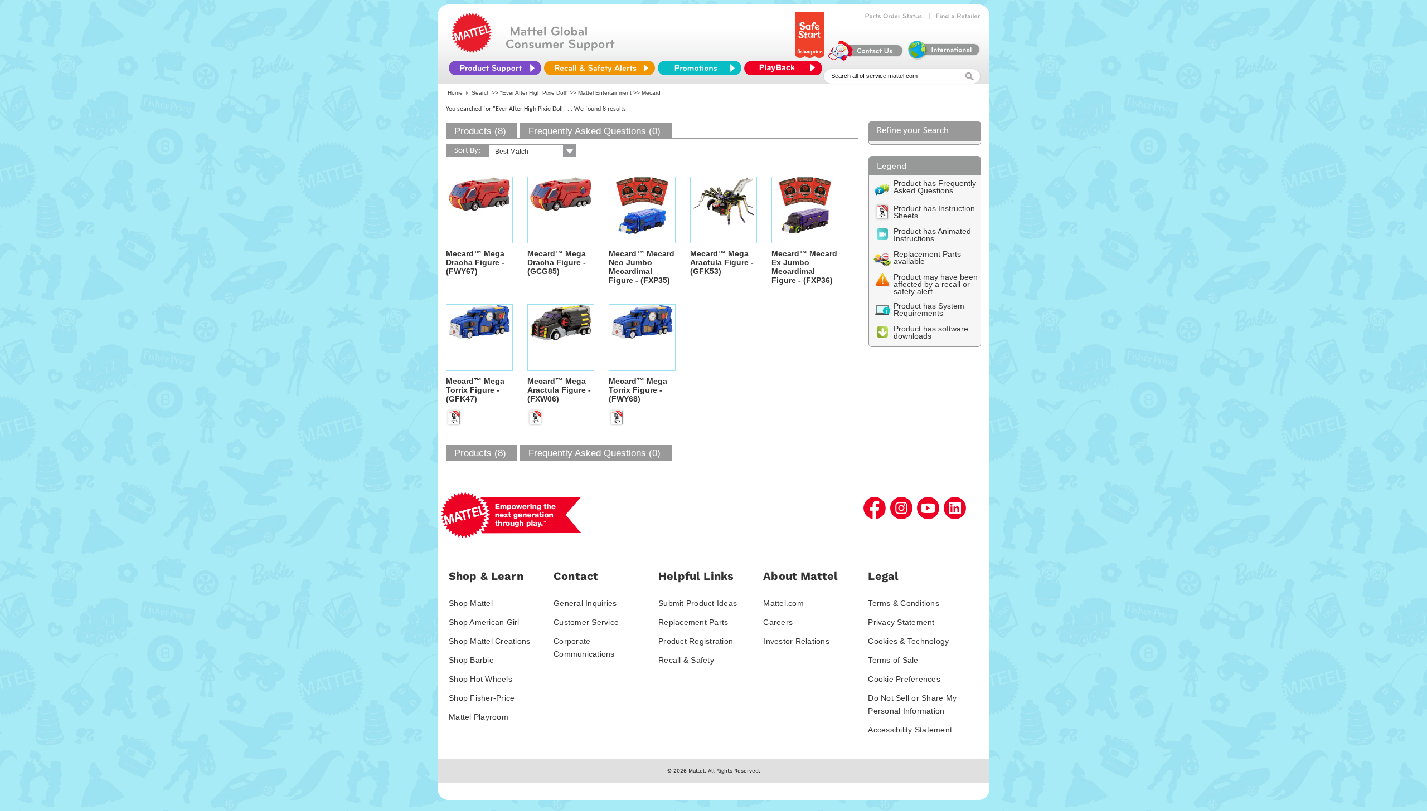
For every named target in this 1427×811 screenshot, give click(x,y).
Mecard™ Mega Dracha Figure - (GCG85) (556, 262)
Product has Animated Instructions (932, 235)
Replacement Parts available (927, 258)
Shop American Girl (484, 622)
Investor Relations (796, 641)
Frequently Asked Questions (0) (594, 131)
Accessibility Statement (910, 729)
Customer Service (586, 622)
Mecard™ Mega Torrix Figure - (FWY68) (638, 390)
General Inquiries (585, 603)
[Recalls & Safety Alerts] (599, 68)
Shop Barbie (471, 660)
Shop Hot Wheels (480, 679)
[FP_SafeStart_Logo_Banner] (810, 57)
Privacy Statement (901, 622)
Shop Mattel (471, 603)
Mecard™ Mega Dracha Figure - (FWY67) (475, 262)
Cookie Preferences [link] (904, 679)
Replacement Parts (693, 622)
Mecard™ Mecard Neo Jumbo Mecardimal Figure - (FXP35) (641, 267)
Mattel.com (783, 603)
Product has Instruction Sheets (934, 212)
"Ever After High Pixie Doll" (534, 93)
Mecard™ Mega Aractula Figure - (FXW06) (559, 390)
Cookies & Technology (908, 641)
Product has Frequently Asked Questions (935, 187)
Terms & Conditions (903, 603)
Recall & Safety (686, 660)
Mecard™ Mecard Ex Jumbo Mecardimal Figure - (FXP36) (804, 267)
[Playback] (786, 68)
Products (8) (480, 131)
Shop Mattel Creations (489, 641)
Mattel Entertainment (605, 93)
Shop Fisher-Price (482, 697)
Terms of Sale (893, 660)
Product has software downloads (931, 332)
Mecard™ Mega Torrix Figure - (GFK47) (475, 390)
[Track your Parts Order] (894, 16)
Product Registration (695, 641)
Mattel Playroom (478, 716)
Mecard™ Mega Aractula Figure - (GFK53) (722, 262)
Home (455, 93)
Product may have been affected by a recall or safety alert (936, 284)
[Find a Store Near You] (958, 16)
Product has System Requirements (929, 309)
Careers (778, 622)
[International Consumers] (943, 57)
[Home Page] (472, 50)
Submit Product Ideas (697, 603)
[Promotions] (699, 68)
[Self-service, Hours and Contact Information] (866, 57)
